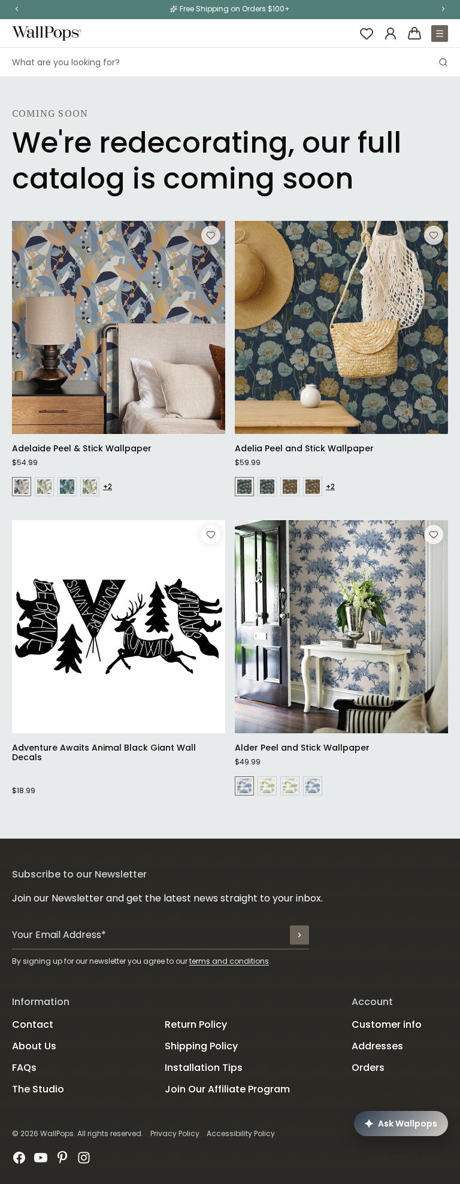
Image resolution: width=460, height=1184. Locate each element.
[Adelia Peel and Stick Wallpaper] (341, 327)
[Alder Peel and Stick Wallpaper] (341, 626)
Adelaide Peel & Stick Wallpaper (82, 448)
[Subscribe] (299, 935)
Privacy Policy (174, 1133)
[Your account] (390, 33)
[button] (17, 9)
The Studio (38, 1089)
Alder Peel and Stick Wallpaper (302, 747)
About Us (34, 1046)
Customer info (387, 1024)
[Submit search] (443, 62)
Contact (32, 1024)
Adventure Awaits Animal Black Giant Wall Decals (104, 752)
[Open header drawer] (439, 33)
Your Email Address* (59, 935)
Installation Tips (204, 1067)
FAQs (24, 1067)
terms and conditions (229, 961)
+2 (107, 486)
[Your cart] (414, 33)
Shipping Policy (201, 1046)
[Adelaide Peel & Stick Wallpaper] (118, 327)
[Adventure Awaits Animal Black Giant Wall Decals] (118, 626)
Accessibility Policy (241, 1133)
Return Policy (196, 1024)
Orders (368, 1067)
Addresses (377, 1046)
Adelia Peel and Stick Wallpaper (304, 448)
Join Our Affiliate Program (227, 1089)
